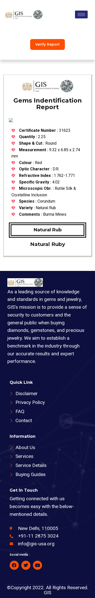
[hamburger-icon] (81, 14)
